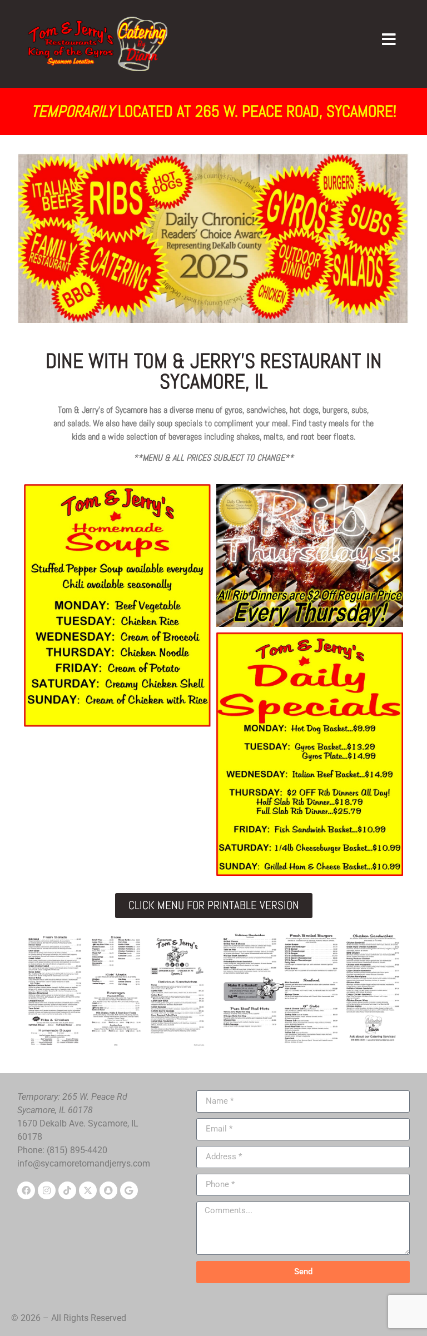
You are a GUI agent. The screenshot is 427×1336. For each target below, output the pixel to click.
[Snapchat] (108, 1190)
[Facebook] (26, 1190)
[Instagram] (47, 1190)
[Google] (129, 1190)
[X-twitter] (88, 1190)
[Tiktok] (67, 1190)
